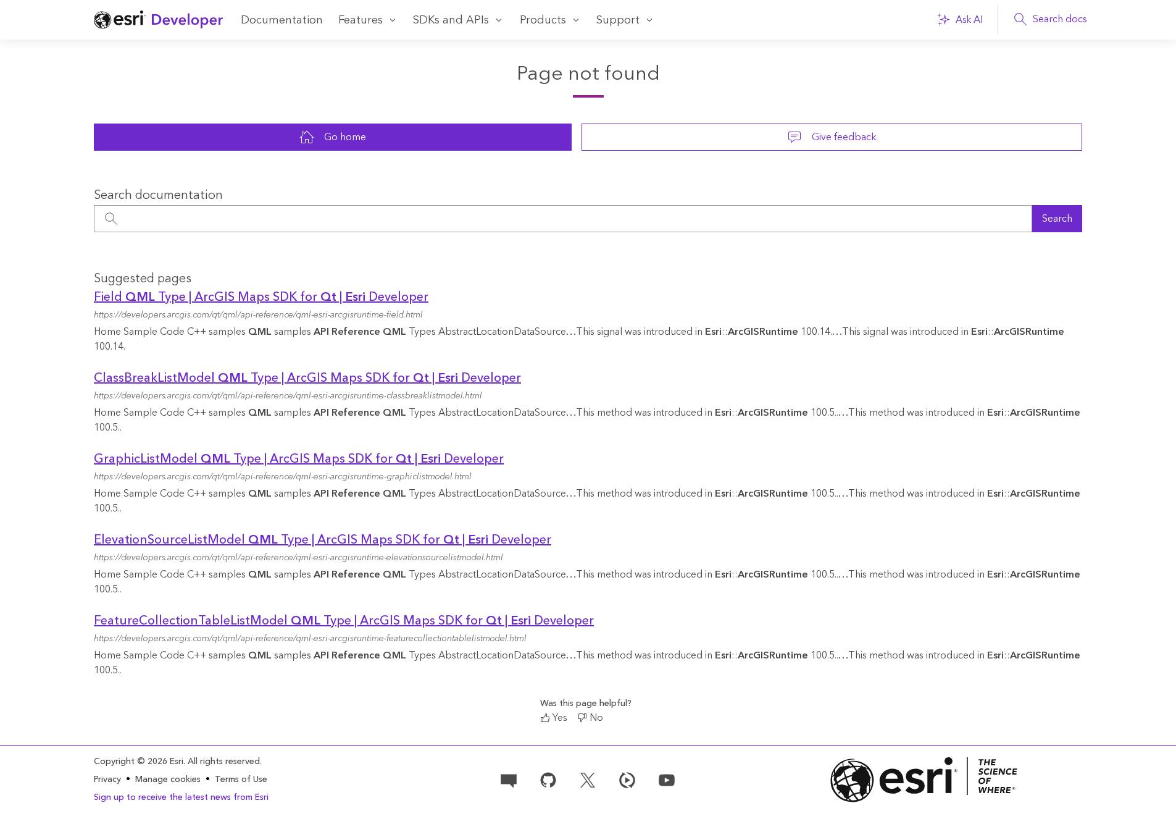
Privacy (107, 779)
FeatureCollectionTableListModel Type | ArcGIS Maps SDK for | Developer (344, 620)
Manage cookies (168, 779)
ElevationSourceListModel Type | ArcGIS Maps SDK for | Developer (322, 539)
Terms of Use (241, 779)
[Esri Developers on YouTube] (667, 779)
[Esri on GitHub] (548, 779)
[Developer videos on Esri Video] (627, 779)
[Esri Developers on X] (588, 779)
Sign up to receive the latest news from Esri (181, 797)
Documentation (282, 20)
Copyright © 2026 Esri (138, 761)
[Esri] (924, 779)
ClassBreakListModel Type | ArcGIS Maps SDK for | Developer (307, 378)
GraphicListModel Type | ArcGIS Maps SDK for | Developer (299, 458)
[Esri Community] (508, 779)
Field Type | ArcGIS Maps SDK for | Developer (261, 297)
